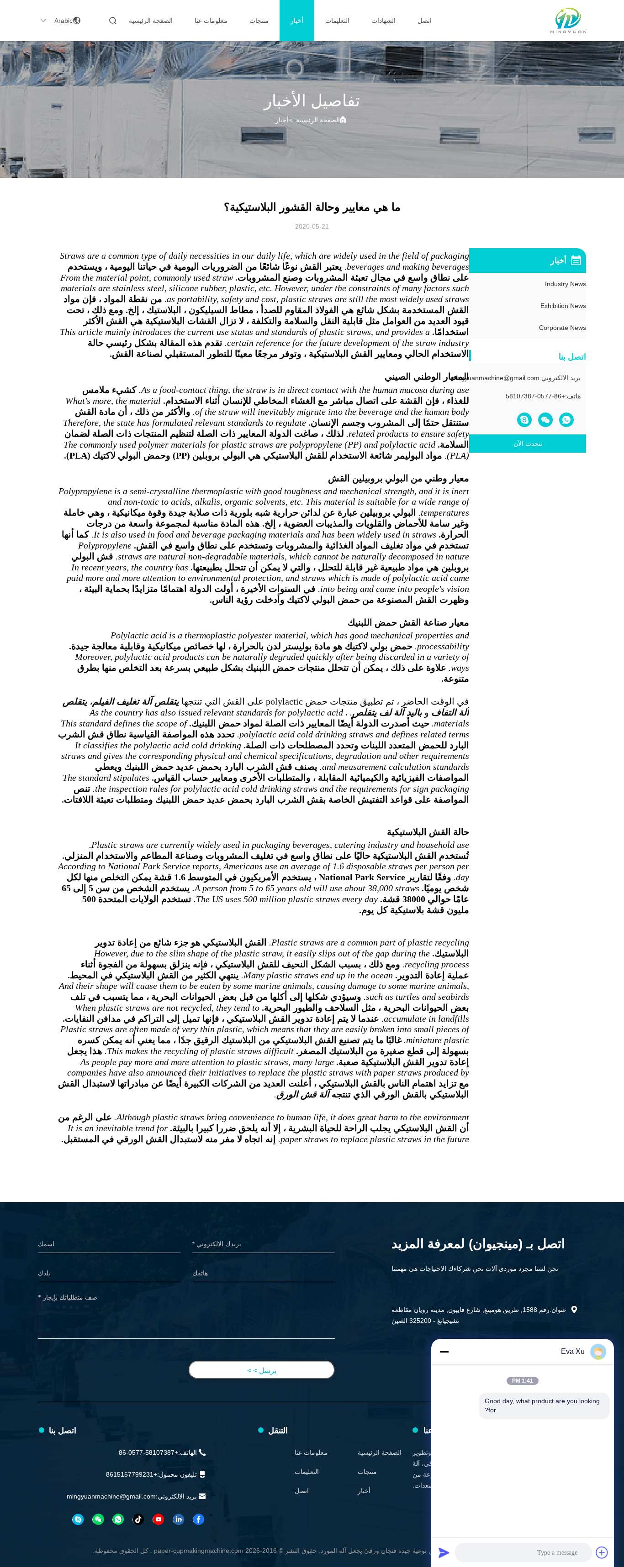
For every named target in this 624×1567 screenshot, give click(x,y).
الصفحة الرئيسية (151, 20)
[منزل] (568, 20)
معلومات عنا (211, 20)
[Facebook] (198, 1519)
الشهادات (383, 20)
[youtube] (158, 1519)
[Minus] (444, 1351)
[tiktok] (138, 1519)
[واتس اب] (566, 419)
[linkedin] (178, 1519)
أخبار (297, 20)
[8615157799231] (118, 1519)
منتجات (259, 20)
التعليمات (337, 20)
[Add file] (602, 1552)
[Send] (444, 1552)
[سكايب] (524, 419)
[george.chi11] (78, 1519)
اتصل (425, 20)
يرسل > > (261, 1370)
